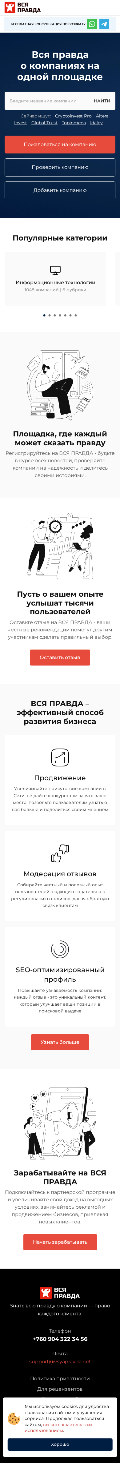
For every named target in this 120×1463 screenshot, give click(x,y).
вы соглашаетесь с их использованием (58, 1427)
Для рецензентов (60, 1389)
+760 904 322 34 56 (60, 1339)
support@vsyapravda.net (60, 1362)
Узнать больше (60, 1042)
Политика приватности (60, 1379)
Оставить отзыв (60, 657)
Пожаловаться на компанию (60, 144)
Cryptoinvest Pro (73, 116)
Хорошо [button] (60, 1444)
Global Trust (44, 122)
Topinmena (74, 122)
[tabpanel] (55, 278)
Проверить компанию (60, 167)
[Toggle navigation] (109, 9)
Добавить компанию (60, 190)
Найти (102, 101)
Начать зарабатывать (60, 1242)
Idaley (96, 122)
